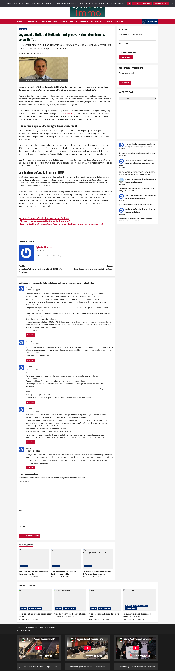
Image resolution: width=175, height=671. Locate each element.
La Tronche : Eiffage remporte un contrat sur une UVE (35, 615)
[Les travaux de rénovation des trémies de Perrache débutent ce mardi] (98, 559)
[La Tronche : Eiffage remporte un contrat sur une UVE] (35, 600)
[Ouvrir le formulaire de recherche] (139, 22)
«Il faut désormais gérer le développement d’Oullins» (44, 218)
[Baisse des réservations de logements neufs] (70, 600)
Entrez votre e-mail (127, 73)
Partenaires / (100, 667)
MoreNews (21, 630)
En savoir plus (161, 3)
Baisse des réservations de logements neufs (70, 613)
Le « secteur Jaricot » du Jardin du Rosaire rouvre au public (63, 572)
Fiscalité (109, 21)
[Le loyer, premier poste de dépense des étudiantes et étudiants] (139, 600)
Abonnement (152, 21)
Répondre (30, 335)
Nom (21, 510)
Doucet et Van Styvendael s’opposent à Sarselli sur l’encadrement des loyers (136, 163)
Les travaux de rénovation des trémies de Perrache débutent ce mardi (97, 572)
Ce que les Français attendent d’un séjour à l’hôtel (104, 615)
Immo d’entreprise (48, 21)
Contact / (54, 667)
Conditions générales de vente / (82, 667)
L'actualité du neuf (69, 608)
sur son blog (69, 113)
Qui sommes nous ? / (27, 667)
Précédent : (40, 269)
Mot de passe (124, 43)
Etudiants (137, 605)
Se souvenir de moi (128, 52)
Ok (129, 3)
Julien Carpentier (131, 195)
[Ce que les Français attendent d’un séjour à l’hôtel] (105, 600)
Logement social (131, 608)
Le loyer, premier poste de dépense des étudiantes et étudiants (137, 615)
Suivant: (93, 267)
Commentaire (24, 481)
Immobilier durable (35, 608)
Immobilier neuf (33, 21)
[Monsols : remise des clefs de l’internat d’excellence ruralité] (34, 559)
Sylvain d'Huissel (26, 54)
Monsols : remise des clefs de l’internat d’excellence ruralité (33, 572)
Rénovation (119, 21)
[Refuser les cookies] (172, 3)
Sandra (127, 209)
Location (83, 21)
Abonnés (23, 608)
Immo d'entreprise (104, 608)
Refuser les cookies (142, 3)
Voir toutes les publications (48, 255)
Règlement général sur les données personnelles (137, 667)
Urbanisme (63, 21)
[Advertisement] (137, 120)
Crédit (72, 21)
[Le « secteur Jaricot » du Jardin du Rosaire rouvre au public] (66, 559)
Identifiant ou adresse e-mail (130, 34)
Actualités (23, 29)
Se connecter (126, 57)
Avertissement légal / (43, 667)
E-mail (22, 518)
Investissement (96, 21)
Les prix (19, 21)
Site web (22, 526)
